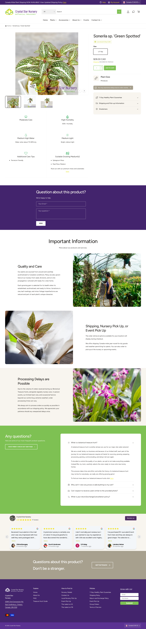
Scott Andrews (22, 544)
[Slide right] (84, 90)
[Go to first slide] (139, 537)
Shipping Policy (95, 595)
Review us (130, 518)
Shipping (96, 62)
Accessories (63, 20)
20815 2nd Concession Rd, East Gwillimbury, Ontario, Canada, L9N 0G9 (14, 604)
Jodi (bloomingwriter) (122, 544)
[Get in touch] (133, 11)
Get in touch (101, 565)
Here (64, 2)
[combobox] (89, 11)
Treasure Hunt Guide (40, 601)
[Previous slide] (7, 537)
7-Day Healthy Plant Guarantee (100, 592)
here (67, 171)
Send (41, 223)
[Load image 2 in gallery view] (30, 102)
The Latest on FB (67, 607)
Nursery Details (66, 592)
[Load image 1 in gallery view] (13, 102)
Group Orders (94, 604)
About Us (76, 20)
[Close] (130, 88)
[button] (53, 21)
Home (9, 26)
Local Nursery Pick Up (69, 598)
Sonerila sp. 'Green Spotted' (21, 26)
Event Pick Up (66, 601)
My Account (115, 2)
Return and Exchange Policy (99, 598)
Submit (129, 603)
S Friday (52, 544)
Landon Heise (86, 544)
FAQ (34, 598)
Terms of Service (95, 607)
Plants (52, 20)
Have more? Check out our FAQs (20, 447)
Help (104, 2)
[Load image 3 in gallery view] (47, 102)
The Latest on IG (67, 604)
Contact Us (95, 20)
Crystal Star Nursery (23, 517)
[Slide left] (79, 90)
